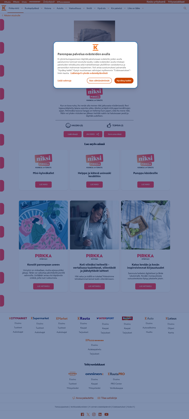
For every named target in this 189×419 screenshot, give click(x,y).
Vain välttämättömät (99, 81)
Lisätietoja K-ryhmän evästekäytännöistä (88, 73)
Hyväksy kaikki (124, 81)
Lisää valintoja (64, 81)
